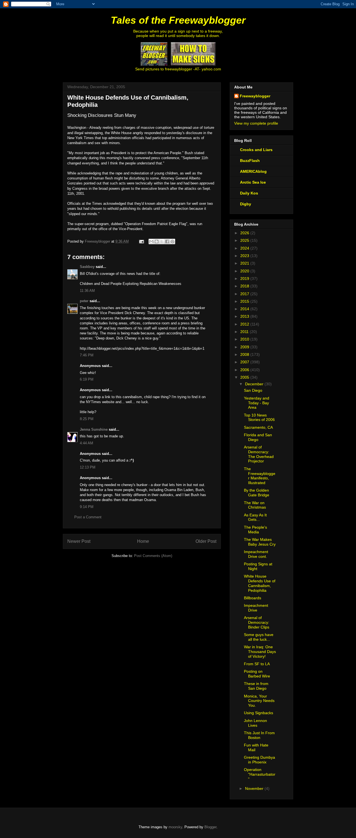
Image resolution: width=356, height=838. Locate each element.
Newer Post (78, 541)
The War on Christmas (255, 505)
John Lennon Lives (255, 723)
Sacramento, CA (258, 427)
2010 (245, 339)
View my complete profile (256, 123)
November (254, 788)
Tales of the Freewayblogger (178, 20)
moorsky (175, 827)
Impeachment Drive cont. (256, 554)
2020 (245, 271)
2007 (245, 362)
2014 (245, 309)
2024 (245, 248)
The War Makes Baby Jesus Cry (260, 541)
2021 (245, 263)
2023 (245, 255)
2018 (245, 286)
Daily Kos (249, 193)
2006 (245, 370)
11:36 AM (87, 291)
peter (84, 301)
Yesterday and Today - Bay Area (256, 403)
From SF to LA (257, 664)
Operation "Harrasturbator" (259, 774)
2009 (245, 347)
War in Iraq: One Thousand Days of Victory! (260, 652)
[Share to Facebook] (167, 241)
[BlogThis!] (156, 241)
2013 (245, 316)
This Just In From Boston (259, 735)
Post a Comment (88, 517)
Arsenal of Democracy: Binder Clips (256, 622)
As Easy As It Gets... (255, 517)
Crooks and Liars (256, 149)
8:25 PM (86, 419)
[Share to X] (162, 241)
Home (143, 541)
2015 (245, 301)
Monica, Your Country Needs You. (259, 701)
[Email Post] (141, 241)
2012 (245, 324)
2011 (245, 331)
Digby (245, 204)
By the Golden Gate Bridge (256, 492)
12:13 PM (87, 467)
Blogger (210, 827)
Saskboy (87, 267)
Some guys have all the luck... (258, 637)
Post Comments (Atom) (153, 556)
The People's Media (255, 529)
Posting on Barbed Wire (257, 673)
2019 (245, 278)
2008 (245, 354)
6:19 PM (86, 379)
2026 (245, 233)
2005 (245, 377)
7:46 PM (86, 355)
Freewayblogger (255, 96)
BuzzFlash (250, 160)
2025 (245, 240)
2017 (245, 294)
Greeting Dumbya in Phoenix (259, 759)
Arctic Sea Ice (253, 182)
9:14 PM (86, 507)
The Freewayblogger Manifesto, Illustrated (259, 476)
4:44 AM (86, 443)
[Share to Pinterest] (172, 241)
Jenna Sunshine (94, 429)
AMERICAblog (253, 171)
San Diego (253, 390)
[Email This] (151, 241)
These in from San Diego (256, 686)
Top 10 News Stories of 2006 (259, 417)
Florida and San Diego (258, 437)
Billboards (252, 598)
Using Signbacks (258, 713)
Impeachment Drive (256, 607)
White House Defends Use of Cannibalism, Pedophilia (259, 583)
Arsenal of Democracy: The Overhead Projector (259, 454)
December (254, 384)
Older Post (206, 541)
